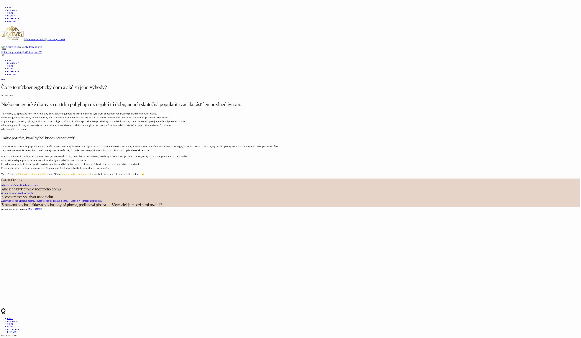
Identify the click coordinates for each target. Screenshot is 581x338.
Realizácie (13, 10)
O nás (10, 12)
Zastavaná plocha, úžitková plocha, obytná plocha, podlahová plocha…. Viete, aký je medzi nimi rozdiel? (51, 201)
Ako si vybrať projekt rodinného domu (19, 185)
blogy (3, 79)
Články (11, 15)
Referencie (13, 18)
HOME (10, 7)
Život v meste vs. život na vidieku (17, 193)
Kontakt (12, 21)
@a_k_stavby (35, 208)
